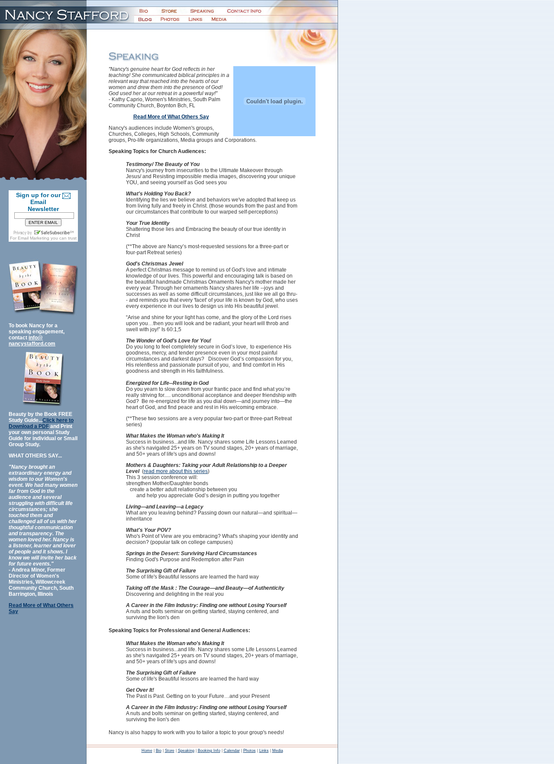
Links (264, 750)
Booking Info (209, 750)
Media (277, 750)
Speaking (186, 750)
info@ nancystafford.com (32, 341)
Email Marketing (33, 238)
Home (147, 750)
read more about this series (176, 471)
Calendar (232, 750)
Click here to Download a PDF (41, 423)
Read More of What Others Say (171, 117)
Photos (249, 750)
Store (169, 750)
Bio (158, 750)
